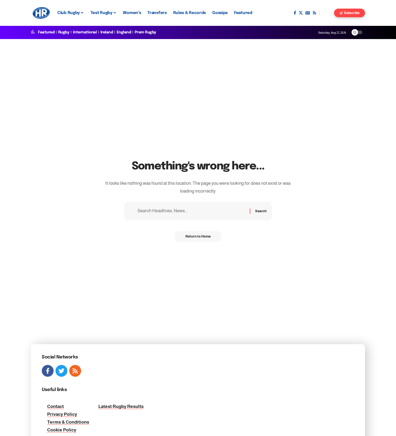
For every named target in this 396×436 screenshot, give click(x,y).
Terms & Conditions (68, 422)
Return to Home (198, 236)
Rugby (64, 32)
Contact (55, 406)
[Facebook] (294, 13)
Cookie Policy (61, 429)
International (85, 32)
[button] (327, 13)
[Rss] (314, 13)
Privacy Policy (62, 414)
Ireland (106, 32)
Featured (46, 32)
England (124, 32)
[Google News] (307, 13)
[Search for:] (191, 211)
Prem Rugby (145, 32)
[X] (300, 13)
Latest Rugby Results (121, 406)
